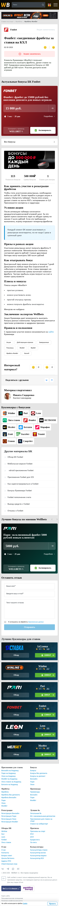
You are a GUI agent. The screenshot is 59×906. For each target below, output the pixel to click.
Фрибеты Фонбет (12, 353)
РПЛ (32, 834)
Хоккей (26, 353)
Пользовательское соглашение (12, 898)
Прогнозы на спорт (37, 831)
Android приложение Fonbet (20, 470)
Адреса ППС (6, 861)
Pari (43, 686)
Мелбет (42, 745)
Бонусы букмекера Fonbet (20, 491)
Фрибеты (5, 792)
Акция (8, 342)
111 (48, 709)
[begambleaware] (11, 888)
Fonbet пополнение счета (19, 497)
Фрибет (33, 348)
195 (48, 728)
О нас (3, 850)
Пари (32, 782)
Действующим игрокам (25, 342)
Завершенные (44, 342)
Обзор (16, 655)
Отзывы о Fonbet (15, 511)
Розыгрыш (10, 348)
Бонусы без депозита (38, 773)
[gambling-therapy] (28, 888)
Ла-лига (33, 843)
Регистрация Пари (8, 816)
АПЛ (32, 837)
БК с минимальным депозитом (42, 816)
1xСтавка (42, 646)
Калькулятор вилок (38, 853)
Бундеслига (35, 840)
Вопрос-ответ (6, 856)
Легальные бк (35, 813)
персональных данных (36, 622)
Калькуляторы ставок (38, 850)
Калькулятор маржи (38, 856)
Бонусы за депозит (37, 776)
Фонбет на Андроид (9, 779)
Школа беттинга (7, 858)
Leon (42, 726)
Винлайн (33, 779)
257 (48, 669)
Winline (43, 666)
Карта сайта (5, 896)
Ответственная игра (9, 864)
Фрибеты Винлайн (8, 798)
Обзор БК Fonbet (15, 457)
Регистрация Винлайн (10, 813)
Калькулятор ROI (37, 858)
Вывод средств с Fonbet (19, 504)
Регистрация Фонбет (9, 822)
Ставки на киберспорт (39, 824)
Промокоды (35, 792)
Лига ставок (6, 843)
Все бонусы (9, 142)
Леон (32, 785)
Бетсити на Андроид (9, 785)
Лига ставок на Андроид (11, 782)
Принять (52, 903)
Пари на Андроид (8, 773)
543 (48, 649)
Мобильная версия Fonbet (20, 464)
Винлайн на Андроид (10, 771)
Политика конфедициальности (12, 901)
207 (48, 748)
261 (48, 689)
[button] (51, 519)
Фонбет (22, 348)
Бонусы (33, 771)
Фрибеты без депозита (10, 795)
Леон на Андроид (8, 776)
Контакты (5, 853)
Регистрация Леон (8, 819)
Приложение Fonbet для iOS (21, 477)
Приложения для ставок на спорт (41, 820)
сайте (51, 332)
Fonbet (42, 706)
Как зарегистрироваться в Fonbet (23, 484)
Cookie (25, 903)
